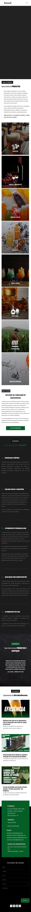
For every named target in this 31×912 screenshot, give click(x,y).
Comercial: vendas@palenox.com (15, 833)
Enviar (25, 900)
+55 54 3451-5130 (11, 822)
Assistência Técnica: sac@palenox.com (16, 835)
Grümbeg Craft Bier (19, 672)
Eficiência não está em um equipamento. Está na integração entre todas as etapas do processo (15, 722)
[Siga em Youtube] (17, 906)
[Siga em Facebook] (11, 906)
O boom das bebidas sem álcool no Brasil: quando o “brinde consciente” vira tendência (15, 789)
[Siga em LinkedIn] (20, 906)
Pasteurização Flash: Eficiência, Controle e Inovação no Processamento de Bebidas (15, 756)
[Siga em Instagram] (14, 906)
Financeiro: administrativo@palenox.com (17, 837)
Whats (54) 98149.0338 (13, 826)
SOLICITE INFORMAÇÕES (15, 428)
